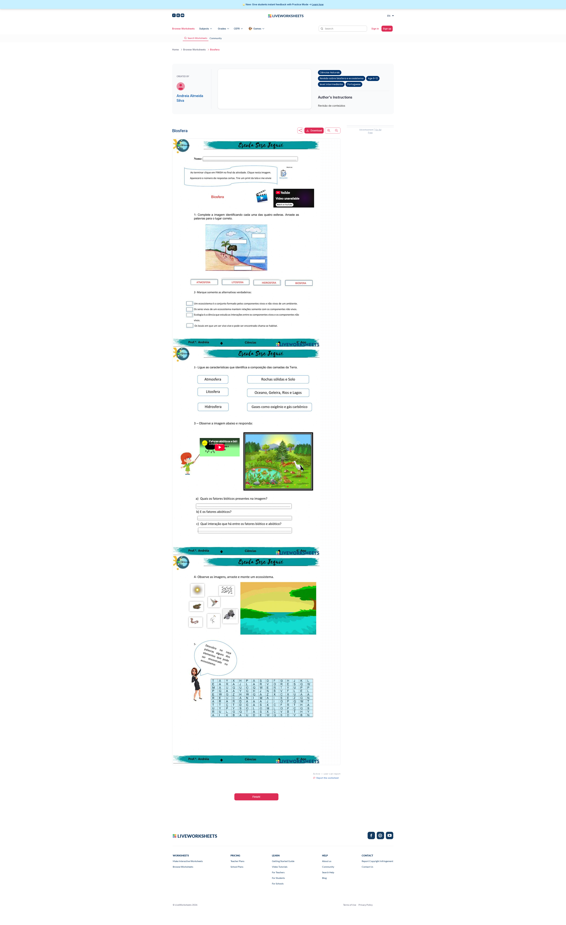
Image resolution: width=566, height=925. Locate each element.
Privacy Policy (365, 904)
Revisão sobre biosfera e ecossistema (341, 78)
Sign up (387, 28)
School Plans (237, 866)
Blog (324, 877)
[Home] (285, 15)
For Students (278, 877)
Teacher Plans (237, 861)
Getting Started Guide (283, 861)
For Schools (278, 883)
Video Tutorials (279, 866)
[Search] (322, 28)
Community (328, 866)
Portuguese (354, 84)
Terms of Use (349, 904)
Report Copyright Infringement (377, 861)
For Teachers (278, 872)
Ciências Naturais (330, 72)
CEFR (237, 28)
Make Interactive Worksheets (188, 861)
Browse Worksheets (183, 28)
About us (326, 861)
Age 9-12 (373, 78)
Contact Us (367, 866)
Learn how (318, 4)
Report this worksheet (327, 778)
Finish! (256, 796)
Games (257, 28)
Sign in (375, 28)
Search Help (328, 872)
